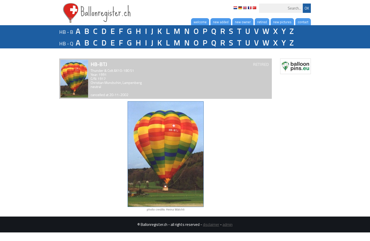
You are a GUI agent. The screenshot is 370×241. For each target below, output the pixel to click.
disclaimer (211, 224)
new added (221, 21)
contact (303, 21)
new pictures (282, 21)
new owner (243, 21)
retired (262, 21)
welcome (200, 21)
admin (228, 224)
